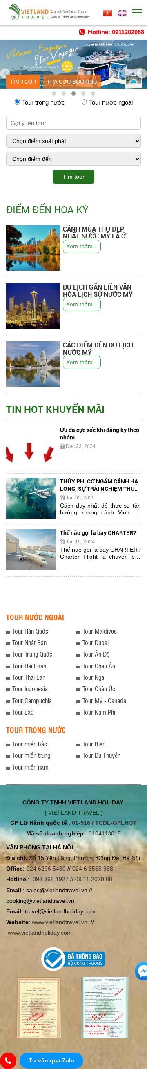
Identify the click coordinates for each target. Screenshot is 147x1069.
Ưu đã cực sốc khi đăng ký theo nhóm (99, 433)
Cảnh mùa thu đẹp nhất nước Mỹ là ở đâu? (94, 236)
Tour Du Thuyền (101, 755)
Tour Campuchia (32, 700)
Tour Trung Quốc (32, 654)
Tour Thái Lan (28, 677)
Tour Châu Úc (98, 688)
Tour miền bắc (29, 743)
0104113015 (105, 833)
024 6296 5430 (46, 868)
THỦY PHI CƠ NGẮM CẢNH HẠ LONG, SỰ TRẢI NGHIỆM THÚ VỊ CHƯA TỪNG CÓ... (99, 488)
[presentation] (5, 70)
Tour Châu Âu (98, 665)
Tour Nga (93, 677)
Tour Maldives (99, 631)
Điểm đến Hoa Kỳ (47, 209)
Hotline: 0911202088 (115, 32)
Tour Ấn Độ (96, 654)
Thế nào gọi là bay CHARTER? (98, 533)
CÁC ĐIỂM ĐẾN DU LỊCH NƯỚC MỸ (98, 348)
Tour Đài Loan (29, 665)
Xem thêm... (82, 246)
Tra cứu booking (72, 82)
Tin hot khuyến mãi (55, 409)
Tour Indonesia (30, 688)
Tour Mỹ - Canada (104, 700)
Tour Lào (23, 712)
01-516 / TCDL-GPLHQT (104, 823)
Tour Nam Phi (98, 712)
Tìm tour (23, 82)
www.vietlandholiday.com (41, 932)
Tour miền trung (31, 755)
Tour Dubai (95, 642)
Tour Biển (93, 743)
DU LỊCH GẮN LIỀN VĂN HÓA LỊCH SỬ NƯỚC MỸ (98, 290)
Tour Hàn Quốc (30, 631)
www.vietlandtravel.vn (59, 922)
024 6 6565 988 (92, 868)
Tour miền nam (30, 767)
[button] (54, 93)
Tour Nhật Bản (29, 642)
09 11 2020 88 (93, 879)
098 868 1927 (51, 879)
